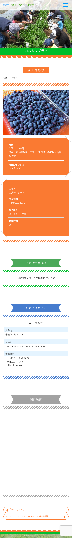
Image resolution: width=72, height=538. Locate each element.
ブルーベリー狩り (17, 509)
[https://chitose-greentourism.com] (23, 5)
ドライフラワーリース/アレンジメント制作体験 (27, 516)
